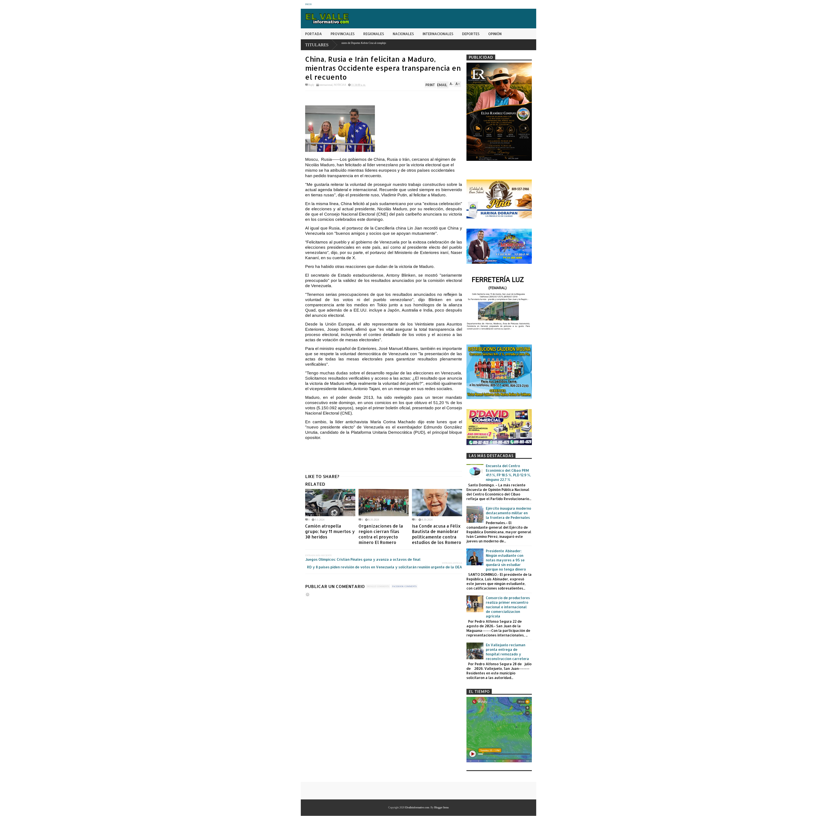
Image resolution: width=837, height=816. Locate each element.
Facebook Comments (404, 586)
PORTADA (313, 33)
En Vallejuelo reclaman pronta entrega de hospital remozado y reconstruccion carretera (507, 652)
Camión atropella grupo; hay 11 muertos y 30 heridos (330, 531)
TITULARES (316, 44)
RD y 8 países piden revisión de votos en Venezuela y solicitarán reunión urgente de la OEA (384, 567)
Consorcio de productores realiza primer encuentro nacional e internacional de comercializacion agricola (508, 606)
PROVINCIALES (343, 33)
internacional (325, 84)
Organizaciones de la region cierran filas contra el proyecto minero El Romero (381, 534)
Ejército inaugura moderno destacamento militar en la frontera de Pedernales (508, 513)
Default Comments (378, 586)
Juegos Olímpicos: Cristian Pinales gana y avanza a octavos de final (362, 559)
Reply (311, 84)
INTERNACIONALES (438, 33)
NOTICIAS (340, 84)
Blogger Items (441, 807)
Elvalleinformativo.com (417, 807)
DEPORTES (471, 33)
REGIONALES (373, 33)
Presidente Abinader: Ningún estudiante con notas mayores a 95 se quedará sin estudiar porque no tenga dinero (506, 560)
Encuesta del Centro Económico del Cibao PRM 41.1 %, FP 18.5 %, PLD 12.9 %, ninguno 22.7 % (508, 472)
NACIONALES (403, 33)
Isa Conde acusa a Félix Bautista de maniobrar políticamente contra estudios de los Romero (436, 534)
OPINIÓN (495, 33)
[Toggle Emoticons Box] (307, 594)
